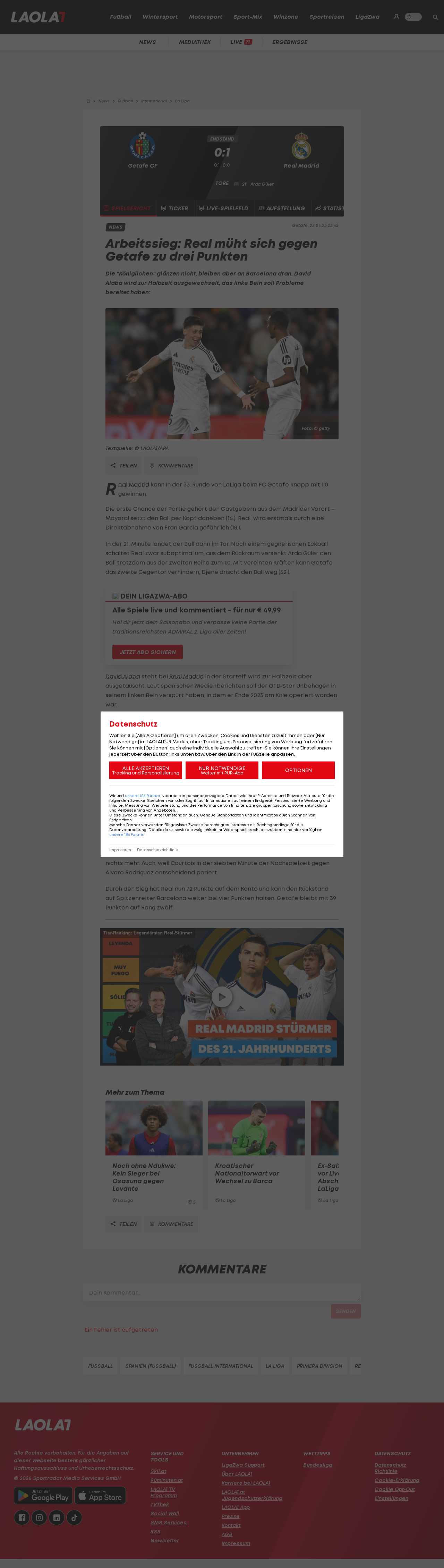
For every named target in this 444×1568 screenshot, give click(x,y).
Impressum (120, 849)
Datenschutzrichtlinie (157, 849)
